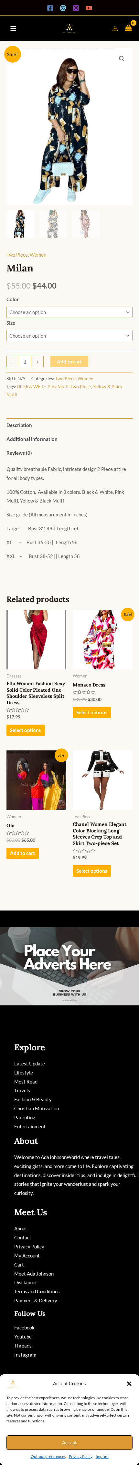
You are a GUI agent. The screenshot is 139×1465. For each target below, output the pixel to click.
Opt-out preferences (48, 1456)
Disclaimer (25, 1282)
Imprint (102, 1456)
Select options (25, 730)
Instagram (25, 1355)
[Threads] (63, 8)
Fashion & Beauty (33, 1099)
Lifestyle (23, 1072)
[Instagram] (76, 8)
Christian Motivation (36, 1108)
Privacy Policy (80, 1456)
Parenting (24, 1117)
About (20, 1228)
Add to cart (69, 361)
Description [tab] (19, 425)
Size (10, 323)
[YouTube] (89, 8)
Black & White (31, 386)
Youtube (23, 1336)
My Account (27, 1255)
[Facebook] (50, 8)
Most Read (25, 1081)
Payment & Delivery (35, 1300)
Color (12, 299)
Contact (22, 1237)
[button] (129, 1383)
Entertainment (30, 1126)
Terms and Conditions (37, 1291)
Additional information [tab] (32, 439)
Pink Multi (58, 386)
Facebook (24, 1327)
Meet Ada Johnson (34, 1274)
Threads (23, 1345)
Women (38, 255)
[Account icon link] (115, 28)
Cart (19, 1264)
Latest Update (29, 1063)
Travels (22, 1090)
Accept (69, 1442)
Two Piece (17, 255)
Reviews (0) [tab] (19, 453)
